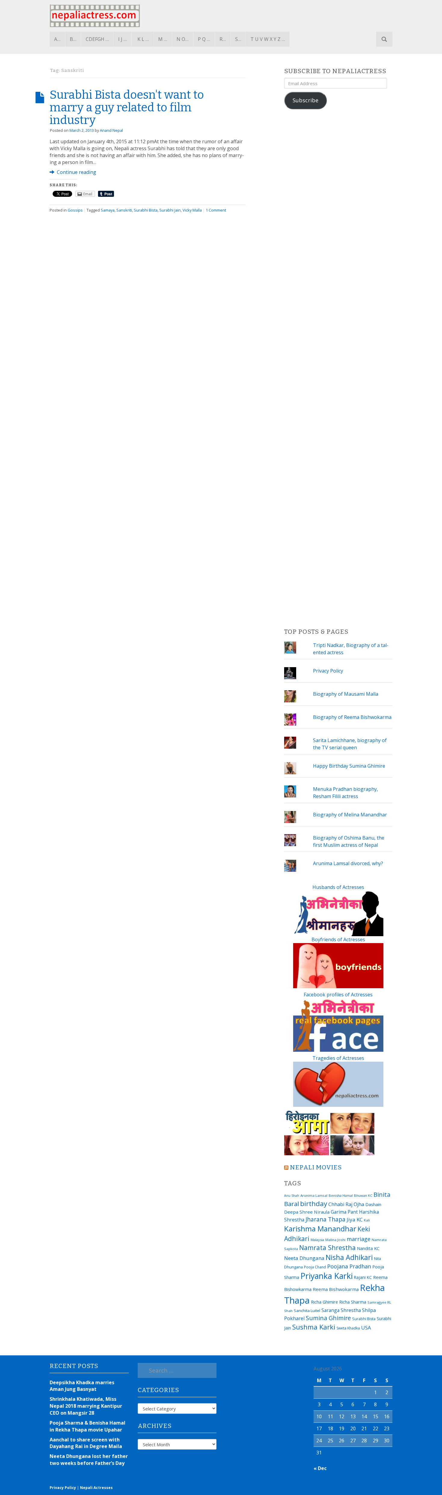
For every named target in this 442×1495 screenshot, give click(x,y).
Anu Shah (291, 1195)
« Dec (320, 1468)
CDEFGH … (97, 39)
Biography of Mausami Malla (345, 694)
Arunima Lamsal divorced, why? (348, 863)
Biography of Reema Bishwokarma (352, 717)
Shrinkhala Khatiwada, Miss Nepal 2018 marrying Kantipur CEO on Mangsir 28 (86, 1406)
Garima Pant (344, 1212)
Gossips (75, 210)
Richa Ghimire (324, 1302)
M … (162, 39)
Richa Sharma (352, 1302)
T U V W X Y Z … (267, 39)
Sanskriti (124, 210)
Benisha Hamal (341, 1195)
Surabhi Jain (170, 210)
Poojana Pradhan (349, 1266)
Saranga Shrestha (341, 1310)
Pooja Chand (315, 1267)
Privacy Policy (328, 670)
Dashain (373, 1204)
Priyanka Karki (326, 1275)
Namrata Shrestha (327, 1247)
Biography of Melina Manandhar (350, 814)
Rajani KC (363, 1277)
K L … (143, 39)
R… (222, 39)
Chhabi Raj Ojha (346, 1204)
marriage (358, 1239)
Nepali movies (316, 1167)
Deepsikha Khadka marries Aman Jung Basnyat (82, 1386)
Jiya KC (355, 1219)
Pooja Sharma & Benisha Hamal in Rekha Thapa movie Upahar (87, 1426)
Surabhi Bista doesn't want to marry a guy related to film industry (127, 107)
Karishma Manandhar (320, 1228)
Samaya (108, 210)
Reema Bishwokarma (336, 1289)
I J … (122, 39)
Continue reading (76, 172)
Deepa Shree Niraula (307, 1212)
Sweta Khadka (348, 1328)
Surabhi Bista (146, 210)
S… (238, 39)
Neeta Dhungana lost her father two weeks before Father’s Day (89, 1459)
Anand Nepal (111, 130)
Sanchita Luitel (307, 1310)
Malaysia (317, 1239)
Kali (367, 1220)
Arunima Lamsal (313, 1195)
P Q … (204, 39)
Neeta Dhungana (304, 1258)
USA (366, 1327)
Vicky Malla (192, 210)
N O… (182, 39)
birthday (313, 1203)
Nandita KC (368, 1248)
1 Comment (216, 210)
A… (57, 39)
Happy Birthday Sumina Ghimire (349, 766)
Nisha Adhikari (349, 1257)
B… (73, 39)
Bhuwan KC (363, 1195)
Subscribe (305, 100)
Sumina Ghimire (328, 1318)
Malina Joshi (335, 1239)
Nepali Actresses (96, 1487)
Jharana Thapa (325, 1219)
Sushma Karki (313, 1326)
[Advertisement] (338, 369)
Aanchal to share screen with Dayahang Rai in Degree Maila (86, 1443)
